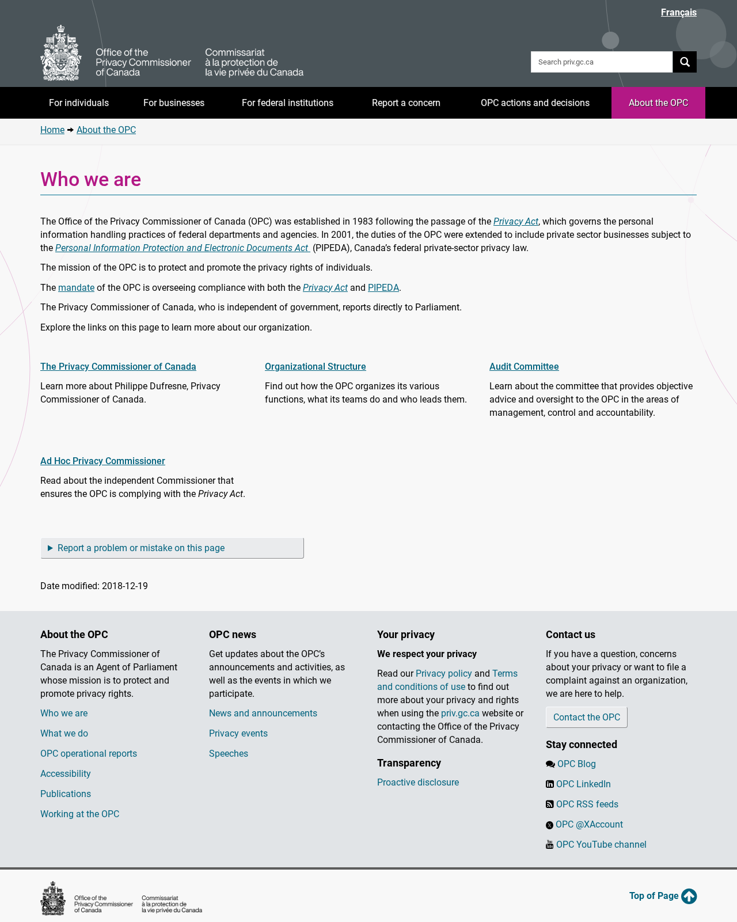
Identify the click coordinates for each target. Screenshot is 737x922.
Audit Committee (524, 366)
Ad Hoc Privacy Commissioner (102, 461)
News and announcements (263, 713)
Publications (65, 793)
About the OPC (106, 129)
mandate (76, 287)
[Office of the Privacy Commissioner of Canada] (172, 53)
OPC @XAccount (589, 824)
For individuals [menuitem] (79, 102)
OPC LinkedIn (583, 784)
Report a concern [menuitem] (406, 102)
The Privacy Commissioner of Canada (118, 366)
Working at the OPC (79, 814)
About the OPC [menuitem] (658, 102)
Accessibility (65, 773)
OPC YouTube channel (601, 844)
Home (52, 129)
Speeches (228, 753)
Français (679, 12)
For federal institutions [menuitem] (287, 102)
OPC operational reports (88, 753)
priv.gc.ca (460, 713)
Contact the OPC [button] (586, 717)
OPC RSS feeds (587, 804)
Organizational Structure (315, 366)
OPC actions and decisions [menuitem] (535, 102)
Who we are (64, 713)
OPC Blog (576, 763)
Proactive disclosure (418, 782)
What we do (64, 733)
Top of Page (655, 895)
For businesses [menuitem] (173, 102)
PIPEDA (383, 287)
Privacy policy (444, 673)
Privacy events (238, 733)
